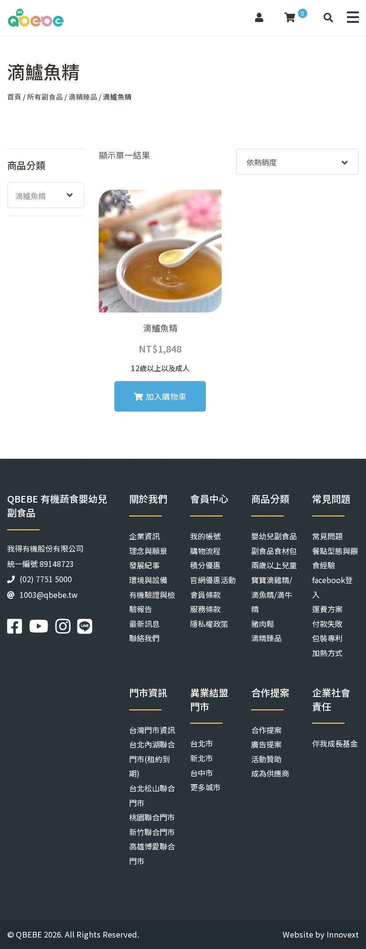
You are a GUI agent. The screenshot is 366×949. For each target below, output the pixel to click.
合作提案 (266, 730)
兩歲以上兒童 (274, 565)
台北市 (201, 743)
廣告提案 (266, 744)
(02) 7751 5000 (46, 579)
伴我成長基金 (335, 743)
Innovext (342, 934)
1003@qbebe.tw (49, 594)
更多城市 (205, 787)
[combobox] (45, 195)
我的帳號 (205, 536)
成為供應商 (270, 773)
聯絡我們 (144, 638)
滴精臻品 (83, 96)
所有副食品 (45, 96)
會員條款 (205, 594)
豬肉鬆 (262, 623)
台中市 (201, 772)
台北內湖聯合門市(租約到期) (152, 758)
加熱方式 (327, 652)
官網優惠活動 (213, 580)
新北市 (201, 758)
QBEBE (29, 934)
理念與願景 (148, 550)
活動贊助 (266, 759)
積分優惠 (205, 565)
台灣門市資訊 (152, 730)
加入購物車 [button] (166, 396)
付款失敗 (327, 623)
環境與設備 (148, 580)
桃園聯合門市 (152, 817)
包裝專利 (327, 638)
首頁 (14, 96)
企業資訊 (144, 536)
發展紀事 (144, 565)
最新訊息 (144, 623)
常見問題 (327, 536)
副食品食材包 (274, 550)
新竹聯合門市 (152, 832)
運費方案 (327, 609)
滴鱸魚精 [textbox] (30, 196)
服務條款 (205, 609)
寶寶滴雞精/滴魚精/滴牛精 (271, 594)
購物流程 (205, 550)
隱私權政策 (209, 623)
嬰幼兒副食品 (274, 536)
